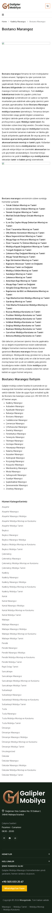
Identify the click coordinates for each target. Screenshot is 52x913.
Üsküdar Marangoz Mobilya (14, 765)
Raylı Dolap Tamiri (10, 666)
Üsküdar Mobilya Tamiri (12, 775)
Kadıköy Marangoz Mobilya (14, 582)
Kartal (4, 596)
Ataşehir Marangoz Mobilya (14, 516)
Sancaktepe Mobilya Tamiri (14, 685)
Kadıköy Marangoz (18, 21)
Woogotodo (25, 900)
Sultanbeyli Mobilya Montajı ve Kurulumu (20, 699)
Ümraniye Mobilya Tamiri (13, 746)
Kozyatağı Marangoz (15, 461)
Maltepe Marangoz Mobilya (14, 629)
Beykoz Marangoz (10, 535)
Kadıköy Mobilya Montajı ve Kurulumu (19, 587)
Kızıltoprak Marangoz (15, 458)
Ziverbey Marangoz (14, 488)
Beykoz (5, 530)
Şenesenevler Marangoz (17, 485)
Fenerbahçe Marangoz (16, 433)
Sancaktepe (7, 671)
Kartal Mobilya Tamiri (11, 615)
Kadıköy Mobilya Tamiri (12, 591)
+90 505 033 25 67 (12, 881)
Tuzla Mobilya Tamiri (11, 723)
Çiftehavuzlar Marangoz (16, 427)
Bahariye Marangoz (14, 413)
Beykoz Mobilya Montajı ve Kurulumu (19, 544)
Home (4, 21)
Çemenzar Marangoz (15, 423)
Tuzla (4, 709)
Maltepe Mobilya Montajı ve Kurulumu (19, 634)
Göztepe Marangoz (14, 444)
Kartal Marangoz (9, 601)
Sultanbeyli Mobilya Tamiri (14, 704)
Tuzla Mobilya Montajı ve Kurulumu (18, 718)
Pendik (5, 643)
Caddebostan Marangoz (16, 420)
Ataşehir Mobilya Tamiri (12, 525)
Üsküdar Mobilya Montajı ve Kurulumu (19, 770)
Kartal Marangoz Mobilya (13, 605)
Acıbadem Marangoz (15, 406)
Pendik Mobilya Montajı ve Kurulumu (18, 657)
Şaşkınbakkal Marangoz (16, 482)
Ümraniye (6, 728)
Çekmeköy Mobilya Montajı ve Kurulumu (20, 563)
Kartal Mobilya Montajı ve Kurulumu (18, 610)
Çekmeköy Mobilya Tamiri (13, 568)
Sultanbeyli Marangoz (11, 695)
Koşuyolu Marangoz (15, 464)
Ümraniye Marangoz (11, 732)
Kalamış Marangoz (14, 451)
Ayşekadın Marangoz (15, 409)
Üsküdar (5, 756)
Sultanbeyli (7, 690)
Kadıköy (5, 573)
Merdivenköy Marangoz (16, 468)
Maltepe (5, 619)
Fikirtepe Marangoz (14, 440)
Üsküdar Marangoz (10, 760)
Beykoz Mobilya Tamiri (12, 549)
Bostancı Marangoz (14, 416)
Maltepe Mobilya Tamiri (12, 638)
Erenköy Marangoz (14, 430)
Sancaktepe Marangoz (12, 676)
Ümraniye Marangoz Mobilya (15, 737)
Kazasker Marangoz (14, 454)
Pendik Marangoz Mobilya (13, 652)
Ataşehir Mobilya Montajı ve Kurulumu (19, 521)
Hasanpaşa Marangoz (15, 447)
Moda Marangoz (13, 471)
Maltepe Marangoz (10, 624)
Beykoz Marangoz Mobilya (14, 540)
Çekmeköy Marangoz (11, 558)
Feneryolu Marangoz (15, 437)
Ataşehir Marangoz (10, 511)
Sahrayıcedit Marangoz (16, 475)
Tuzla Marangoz (9, 713)
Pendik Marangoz (9, 648)
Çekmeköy (6, 554)
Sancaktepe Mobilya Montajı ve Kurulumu (20, 681)
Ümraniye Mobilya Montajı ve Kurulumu (19, 742)
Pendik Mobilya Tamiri (12, 662)
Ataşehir (5, 507)
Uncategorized (8, 751)
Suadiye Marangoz (14, 478)
